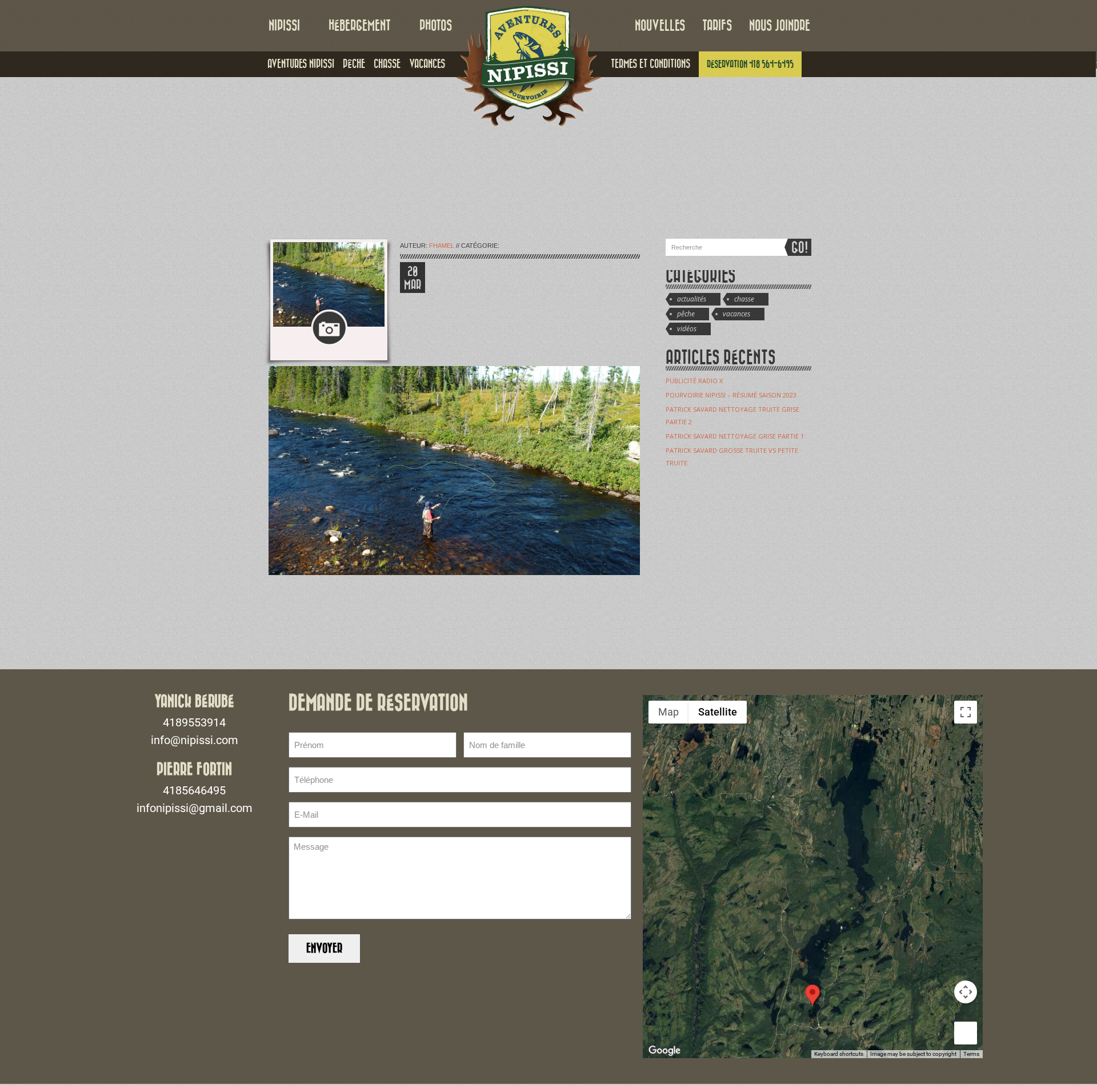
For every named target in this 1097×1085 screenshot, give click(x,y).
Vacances (736, 314)
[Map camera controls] (965, 991)
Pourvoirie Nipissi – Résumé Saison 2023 (731, 395)
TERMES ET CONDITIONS (650, 64)
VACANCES (427, 64)
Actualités (691, 299)
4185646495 (194, 790)
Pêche (686, 314)
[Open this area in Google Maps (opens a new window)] (664, 1050)
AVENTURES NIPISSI (300, 64)
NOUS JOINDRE (779, 25)
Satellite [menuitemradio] (717, 712)
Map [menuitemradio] (668, 712)
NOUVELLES (660, 25)
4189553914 (194, 722)
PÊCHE (354, 64)
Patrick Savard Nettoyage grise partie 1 (735, 436)
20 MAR (412, 278)
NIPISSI (284, 25)
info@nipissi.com (194, 740)
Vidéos (686, 328)
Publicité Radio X (694, 380)
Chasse (744, 299)
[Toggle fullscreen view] (965, 712)
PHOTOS (435, 25)
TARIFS (717, 25)
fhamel (441, 245)
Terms (971, 1054)
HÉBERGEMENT (360, 25)
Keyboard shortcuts (838, 1054)
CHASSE (387, 64)
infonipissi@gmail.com (195, 808)
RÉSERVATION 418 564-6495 (750, 64)
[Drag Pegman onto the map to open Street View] (965, 1033)
